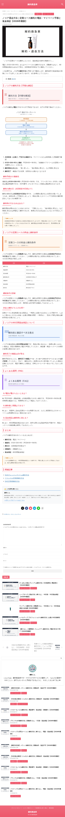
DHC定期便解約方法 (12, 481)
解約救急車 (32, 4)
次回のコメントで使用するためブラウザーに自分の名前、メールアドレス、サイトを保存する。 (28, 567)
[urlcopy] (42, 508)
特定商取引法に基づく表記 (41, 808)
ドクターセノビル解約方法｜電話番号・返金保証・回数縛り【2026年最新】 (35, 710)
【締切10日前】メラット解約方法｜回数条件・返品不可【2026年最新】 (33, 688)
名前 (4, 547)
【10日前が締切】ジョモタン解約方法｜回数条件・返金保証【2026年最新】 (35, 699)
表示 (13, 79)
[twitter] (22, 508)
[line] (38, 508)
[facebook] (26, 508)
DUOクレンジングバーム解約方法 (17, 475)
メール (5, 554)
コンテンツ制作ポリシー (28, 808)
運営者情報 (51, 808)
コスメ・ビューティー (16, 514)
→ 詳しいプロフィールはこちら (14, 500)
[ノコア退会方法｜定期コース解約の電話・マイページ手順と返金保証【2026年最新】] (34, 508)
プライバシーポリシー (16, 808)
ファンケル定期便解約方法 (14, 478)
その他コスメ (7, 514)
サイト (4, 560)
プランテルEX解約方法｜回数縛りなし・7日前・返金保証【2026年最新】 (34, 721)
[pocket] (30, 508)
